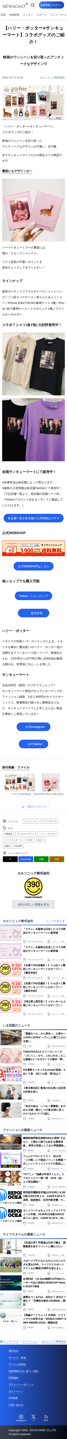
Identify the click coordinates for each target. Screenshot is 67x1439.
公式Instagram (35, 727)
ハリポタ (28, 840)
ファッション (30, 821)
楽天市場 (36, 613)
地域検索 (14, 14)
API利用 (13, 1398)
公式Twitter (34, 744)
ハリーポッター (11, 840)
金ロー (40, 840)
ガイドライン (16, 1391)
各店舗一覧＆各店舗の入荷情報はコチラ (33, 518)
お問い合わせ (16, 1404)
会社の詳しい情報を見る (33, 904)
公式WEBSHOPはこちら (33, 566)
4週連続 (8, 833)
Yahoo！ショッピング (33, 596)
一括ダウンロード (36, 806)
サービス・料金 (17, 1357)
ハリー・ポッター (47, 833)
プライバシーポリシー (21, 1384)
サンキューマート (25, 833)
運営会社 (14, 1350)
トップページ (11, 1341)
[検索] (32, 5)
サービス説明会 (17, 1364)
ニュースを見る (53, 921)
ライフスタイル (49, 821)
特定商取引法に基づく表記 (24, 1371)
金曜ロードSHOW (13, 846)
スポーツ (41, 14)
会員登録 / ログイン (51, 4)
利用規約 (14, 1377)
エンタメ (28, 14)
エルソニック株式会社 (52, 77)
